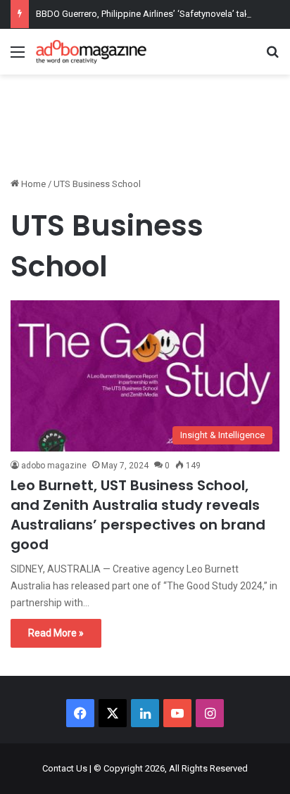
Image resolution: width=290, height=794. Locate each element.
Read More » (56, 633)
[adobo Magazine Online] (91, 52)
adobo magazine (54, 465)
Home (32, 184)
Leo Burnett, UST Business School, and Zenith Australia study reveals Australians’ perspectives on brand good (138, 514)
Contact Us (64, 768)
